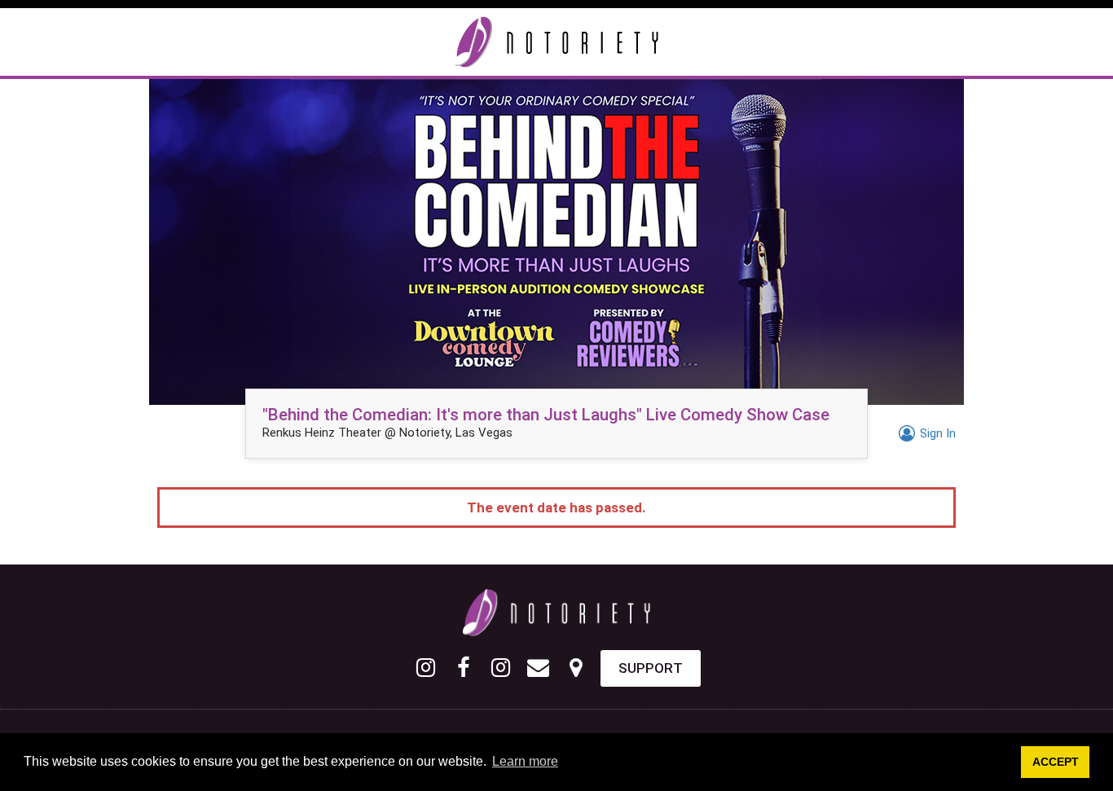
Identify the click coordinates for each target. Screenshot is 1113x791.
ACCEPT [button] (1055, 761)
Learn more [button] (525, 761)
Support (650, 668)
